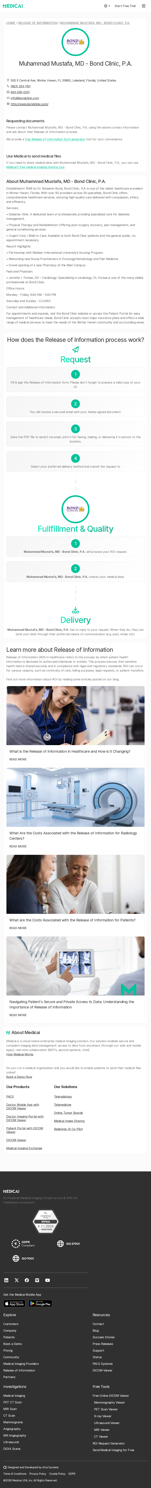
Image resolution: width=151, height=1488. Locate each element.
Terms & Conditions (15, 1473)
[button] (107, 6)
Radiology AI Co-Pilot (68, 1129)
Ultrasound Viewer (107, 1423)
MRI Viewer (102, 1430)
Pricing (8, 1350)
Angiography (12, 1429)
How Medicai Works (19, 1054)
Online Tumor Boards (68, 1113)
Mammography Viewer (109, 1402)
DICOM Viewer (16, 1140)
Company (9, 1330)
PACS (10, 1096)
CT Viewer (101, 1436)
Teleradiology (63, 1096)
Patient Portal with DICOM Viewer (24, 1130)
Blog (96, 1330)
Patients (9, 1337)
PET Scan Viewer (106, 1409)
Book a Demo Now (19, 1077)
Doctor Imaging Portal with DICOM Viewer (24, 1118)
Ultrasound (11, 1442)
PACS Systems (103, 1364)
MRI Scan (10, 1409)
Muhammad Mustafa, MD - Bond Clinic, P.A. (95, 23)
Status (97, 1357)
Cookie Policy (57, 1473)
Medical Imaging (14, 1395)
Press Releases (103, 1344)
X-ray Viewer (103, 1416)
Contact (98, 1324)
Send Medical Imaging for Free (113, 1450)
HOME (10, 23)
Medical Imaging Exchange (24, 1148)
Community (11, 1357)
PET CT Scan (12, 1402)
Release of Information (37, 23)
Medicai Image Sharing (69, 1121)
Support (98, 1350)
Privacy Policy (37, 1473)
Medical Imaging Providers (21, 1364)
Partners (9, 1377)
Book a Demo (12, 1344)
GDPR (71, 1473)
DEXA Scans (11, 1449)
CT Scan (9, 1415)
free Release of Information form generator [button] (55, 139)
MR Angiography (14, 1435)
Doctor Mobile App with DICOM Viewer (22, 1106)
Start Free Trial (125, 6)
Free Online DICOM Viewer (111, 1395)
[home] (13, 6)
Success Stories (104, 1337)
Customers (10, 1324)
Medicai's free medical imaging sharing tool (35, 167)
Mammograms (13, 1422)
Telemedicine (62, 1105)
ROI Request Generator (109, 1443)
